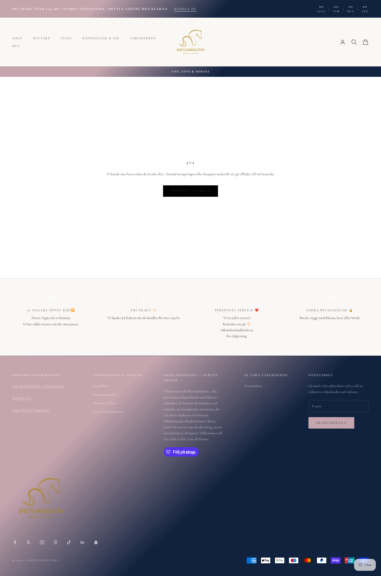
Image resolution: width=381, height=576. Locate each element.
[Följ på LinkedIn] (82, 542)
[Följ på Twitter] (28, 542)
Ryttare (41, 38)
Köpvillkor (101, 386)
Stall (66, 38)
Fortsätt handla (190, 191)
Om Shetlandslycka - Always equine (38, 386)
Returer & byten (105, 403)
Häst (17, 38)
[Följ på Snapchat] (95, 542)
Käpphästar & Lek (101, 38)
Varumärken (143, 38)
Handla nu (185, 9)
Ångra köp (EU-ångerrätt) (31, 410)
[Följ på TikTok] (69, 542)
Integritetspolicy (105, 394)
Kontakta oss (21, 398)
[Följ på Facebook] (15, 542)
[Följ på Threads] (55, 542)
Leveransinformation (108, 411)
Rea (16, 46)
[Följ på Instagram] (42, 542)
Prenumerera (331, 423)
